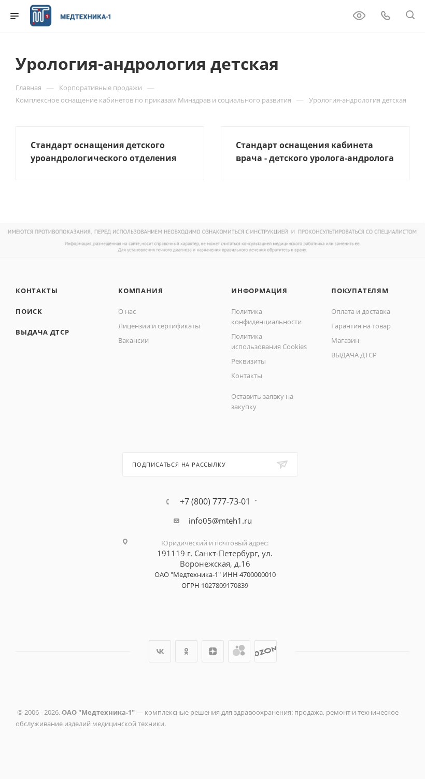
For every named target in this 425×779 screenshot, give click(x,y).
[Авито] (239, 651)
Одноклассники (186, 651)
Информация (259, 290)
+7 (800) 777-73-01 (215, 501)
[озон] (265, 651)
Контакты (37, 290)
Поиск (29, 311)
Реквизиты (248, 361)
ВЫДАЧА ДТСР (42, 332)
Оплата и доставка (360, 311)
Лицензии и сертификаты (159, 325)
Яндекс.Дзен (213, 651)
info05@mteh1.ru (220, 520)
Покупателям (360, 290)
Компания (140, 290)
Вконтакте (160, 651)
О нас (127, 311)
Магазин (345, 340)
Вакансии (133, 340)
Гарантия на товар (361, 325)
